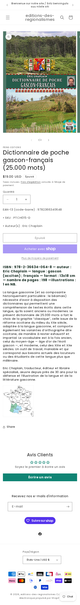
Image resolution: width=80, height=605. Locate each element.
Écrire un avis (40, 477)
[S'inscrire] (67, 506)
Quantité (8, 192)
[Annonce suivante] (73, 5)
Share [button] (11, 427)
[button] (7, 17)
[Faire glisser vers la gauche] (31, 140)
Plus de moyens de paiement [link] (40, 258)
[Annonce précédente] (7, 5)
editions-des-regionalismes (38, 594)
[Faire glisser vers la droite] (48, 140)
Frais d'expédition (31, 182)
